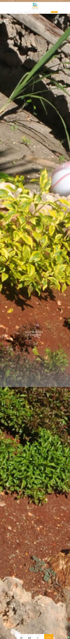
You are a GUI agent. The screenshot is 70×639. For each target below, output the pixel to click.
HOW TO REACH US (44, 0)
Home (13, 12)
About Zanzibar (27, 12)
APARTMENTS (19, 12)
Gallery (40, 12)
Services (35, 12)
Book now (54, 12)
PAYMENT (50, 0)
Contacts (47, 12)
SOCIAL (9, 0)
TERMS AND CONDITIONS (58, 0)
